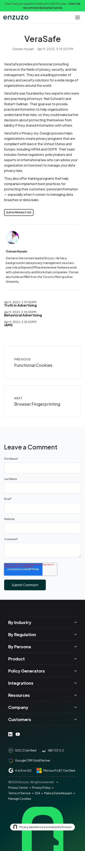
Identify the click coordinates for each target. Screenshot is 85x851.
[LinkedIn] (10, 734)
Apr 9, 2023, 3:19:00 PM (20, 302)
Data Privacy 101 (18, 212)
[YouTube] (18, 734)
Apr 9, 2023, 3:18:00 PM (20, 312)
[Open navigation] (77, 17)
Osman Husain (23, 49)
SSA (37, 793)
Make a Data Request (58, 793)
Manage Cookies (19, 798)
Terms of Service (19, 793)
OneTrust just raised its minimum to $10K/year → (42, 5)
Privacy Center (18, 787)
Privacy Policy (41, 787)
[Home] (16, 18)
